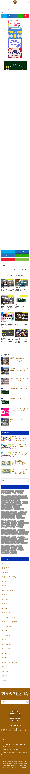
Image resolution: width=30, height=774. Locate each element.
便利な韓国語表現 (7, 590)
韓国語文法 (5, 520)
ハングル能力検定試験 (9, 617)
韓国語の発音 (6, 604)
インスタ (5, 513)
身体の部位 (5, 552)
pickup (12, 491)
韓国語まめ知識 (7, 644)
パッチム (5, 550)
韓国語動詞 (24, 495)
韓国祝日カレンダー (8, 640)
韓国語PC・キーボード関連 (10, 662)
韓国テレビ (21, 520)
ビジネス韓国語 (23, 538)
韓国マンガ (19, 504)
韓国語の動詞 (6, 595)
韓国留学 (5, 516)
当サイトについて (7, 671)
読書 (4, 534)
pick (4, 541)
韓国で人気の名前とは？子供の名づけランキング (19, 379)
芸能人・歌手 (6, 547)
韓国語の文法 (6, 613)
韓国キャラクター (23, 523)
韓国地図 (10, 534)
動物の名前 (20, 527)
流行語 (14, 536)
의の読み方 (5, 532)
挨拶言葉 (25, 502)
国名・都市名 (11, 527)
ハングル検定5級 (14, 495)
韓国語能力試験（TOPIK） (20, 498)
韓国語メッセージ (7, 507)
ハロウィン (21, 525)
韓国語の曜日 (21, 536)
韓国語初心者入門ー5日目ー (19, 388)
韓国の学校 (10, 541)
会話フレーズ (19, 491)
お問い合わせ (6, 676)
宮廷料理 (17, 534)
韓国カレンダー (24, 532)
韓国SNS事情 (6, 649)
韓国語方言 (5, 529)
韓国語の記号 (13, 511)
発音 (14, 493)
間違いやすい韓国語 (8, 509)
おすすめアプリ (19, 509)
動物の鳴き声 (12, 525)
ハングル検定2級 (7, 543)
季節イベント (6, 563)
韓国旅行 (12, 518)
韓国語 (4, 504)
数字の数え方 (6, 523)
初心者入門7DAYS (8, 572)
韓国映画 (5, 495)
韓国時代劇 (21, 550)
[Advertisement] (15, 95)
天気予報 (13, 529)
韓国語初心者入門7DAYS (11, 749)
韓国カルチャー (7, 653)
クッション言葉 (24, 543)
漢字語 (4, 525)
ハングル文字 (17, 502)
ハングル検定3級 (7, 502)
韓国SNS (12, 516)
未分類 (4, 680)
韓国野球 (13, 520)
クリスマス (17, 507)
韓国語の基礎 (6, 599)
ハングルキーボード (15, 500)
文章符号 (5, 511)
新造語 (4, 545)
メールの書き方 (21, 518)
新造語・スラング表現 (9, 577)
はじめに (4, 667)
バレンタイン (21, 529)
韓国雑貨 (14, 547)
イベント (11, 504)
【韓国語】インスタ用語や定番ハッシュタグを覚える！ (19, 369)
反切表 (15, 543)
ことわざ (19, 516)
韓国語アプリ (6, 568)
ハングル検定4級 (7, 498)
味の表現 (14, 523)
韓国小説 (5, 500)
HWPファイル (19, 541)
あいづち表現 (6, 536)
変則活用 (20, 493)
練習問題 (5, 491)
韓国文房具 (13, 550)
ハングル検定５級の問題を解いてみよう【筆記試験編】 (19, 410)
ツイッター (5, 538)
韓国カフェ (14, 552)
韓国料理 (4, 658)
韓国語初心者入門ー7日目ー (19, 398)
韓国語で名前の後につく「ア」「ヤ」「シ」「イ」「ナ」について (18, 360)
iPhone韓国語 (22, 511)
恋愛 (4, 527)
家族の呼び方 (14, 532)
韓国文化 (5, 518)
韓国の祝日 (25, 534)
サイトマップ (25, 769)
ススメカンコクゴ (14, 771)
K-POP (21, 547)
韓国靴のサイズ (18, 545)
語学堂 (11, 513)
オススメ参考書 (7, 626)
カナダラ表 (14, 538)
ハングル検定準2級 (21, 513)
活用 (10, 545)
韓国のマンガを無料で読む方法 (19, 420)
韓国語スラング (7, 493)
